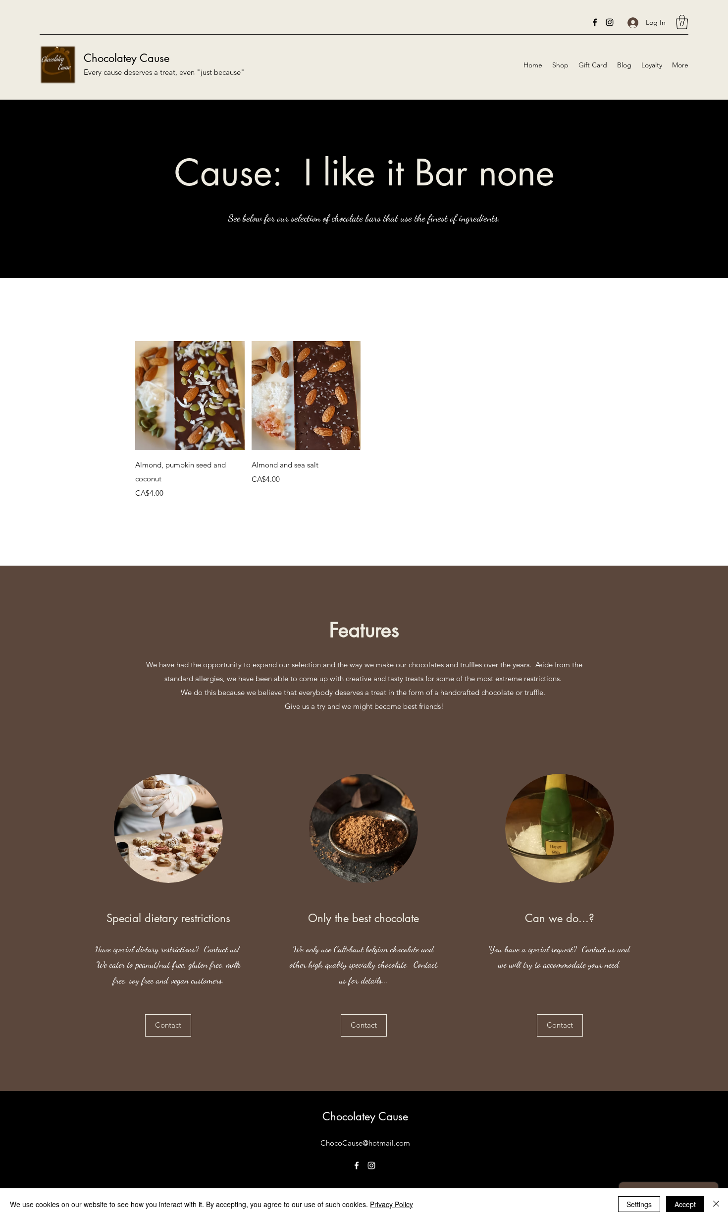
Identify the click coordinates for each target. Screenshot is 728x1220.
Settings (639, 1204)
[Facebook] (595, 22)
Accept (685, 1204)
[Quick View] (190, 396)
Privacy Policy (391, 1204)
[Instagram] (610, 22)
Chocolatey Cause (126, 58)
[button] (682, 22)
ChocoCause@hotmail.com (365, 1143)
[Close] (716, 1204)
